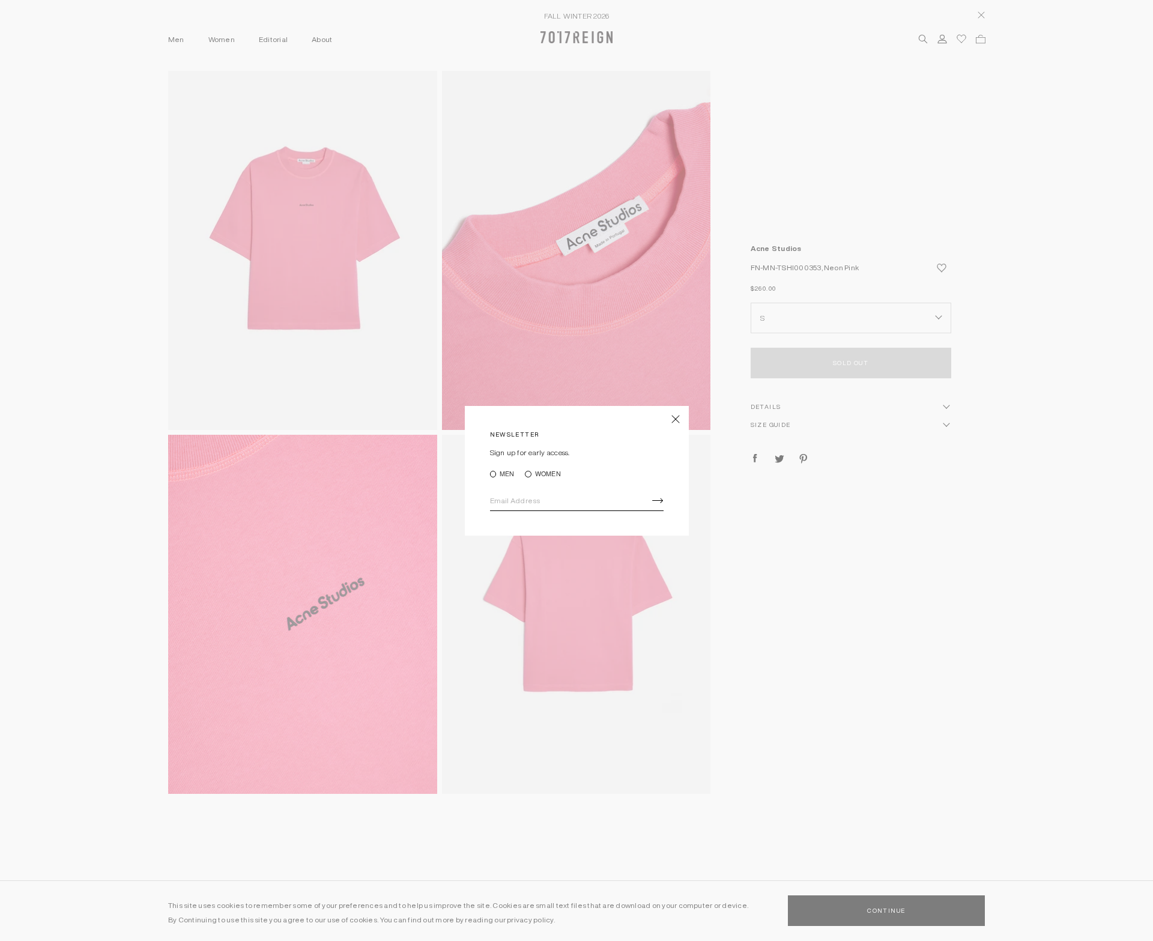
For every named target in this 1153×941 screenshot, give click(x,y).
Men (507, 474)
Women (547, 474)
